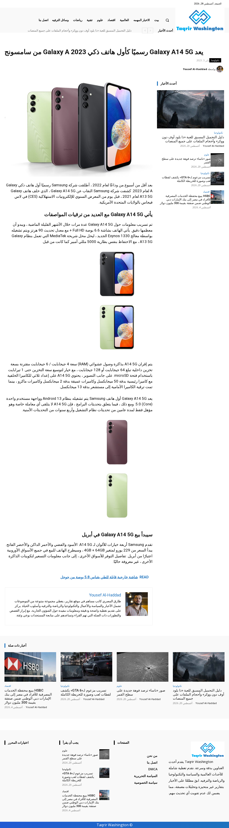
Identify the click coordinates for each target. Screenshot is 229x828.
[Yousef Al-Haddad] (220, 69)
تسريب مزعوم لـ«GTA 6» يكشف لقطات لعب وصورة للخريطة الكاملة (186, 179)
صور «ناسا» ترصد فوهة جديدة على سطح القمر (80, 756)
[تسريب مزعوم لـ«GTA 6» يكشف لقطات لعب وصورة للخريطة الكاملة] (217, 178)
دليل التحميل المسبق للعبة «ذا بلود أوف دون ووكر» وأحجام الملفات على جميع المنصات (79, 30)
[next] (145, 30)
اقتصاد (206, 191)
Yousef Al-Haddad (195, 69)
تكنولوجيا (215, 60)
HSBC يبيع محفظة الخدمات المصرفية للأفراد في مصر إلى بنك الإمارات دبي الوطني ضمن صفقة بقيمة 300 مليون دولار (185, 199)
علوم (207, 154)
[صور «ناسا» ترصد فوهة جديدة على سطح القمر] (217, 160)
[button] (167, 20)
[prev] (150, 30)
